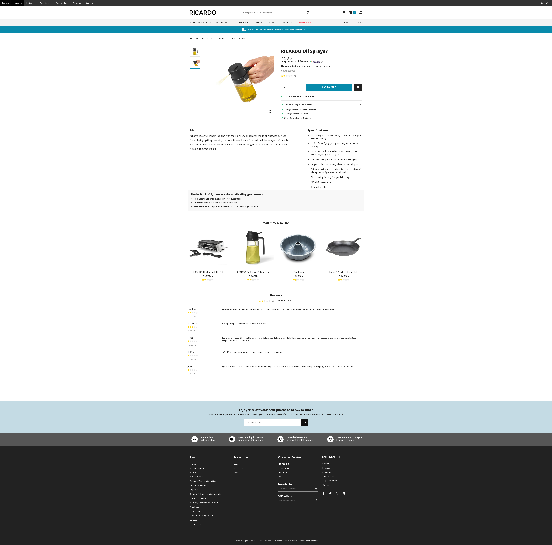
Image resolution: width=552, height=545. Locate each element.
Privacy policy (291, 540)
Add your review (284, 300)
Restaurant (30, 3)
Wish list (237, 472)
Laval (305, 113)
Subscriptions (45, 3)
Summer (257, 22)
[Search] (308, 12)
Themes (271, 22)
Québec (306, 118)
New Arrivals (241, 22)
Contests (194, 520)
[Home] (191, 38)
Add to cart (329, 87)
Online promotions (198, 498)
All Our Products (198, 22)
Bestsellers (222, 22)
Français (358, 22)
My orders (238, 468)
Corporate (77, 3)
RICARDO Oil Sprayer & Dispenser (253, 271)
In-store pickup (196, 476)
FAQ (280, 476)
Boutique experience (199, 468)
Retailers (194, 472)
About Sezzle (195, 524)
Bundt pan (299, 271)
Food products (62, 3)
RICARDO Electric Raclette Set (208, 271)
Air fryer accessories (237, 38)
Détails (202, 439)
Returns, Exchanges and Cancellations (206, 494)
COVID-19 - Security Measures (203, 515)
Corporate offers (329, 480)
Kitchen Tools (219, 38)
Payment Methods (198, 485)
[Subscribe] (304, 422)
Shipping (193, 489)
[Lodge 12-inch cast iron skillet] (343, 247)
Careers (89, 3)
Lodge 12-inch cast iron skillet (344, 271)
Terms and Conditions (309, 540)
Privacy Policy (196, 511)
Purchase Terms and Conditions (204, 481)
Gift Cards (286, 22)
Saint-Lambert (309, 109)
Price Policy (195, 507)
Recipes (5, 3)
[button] (321, 61)
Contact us (282, 472)
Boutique (17, 3)
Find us (346, 22)
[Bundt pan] (298, 247)
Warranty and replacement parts (204, 502)
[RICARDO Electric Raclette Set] (208, 247)
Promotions (304, 22)
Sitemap (278, 540)
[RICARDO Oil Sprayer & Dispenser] (253, 247)
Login (236, 464)
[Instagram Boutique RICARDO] (337, 493)
